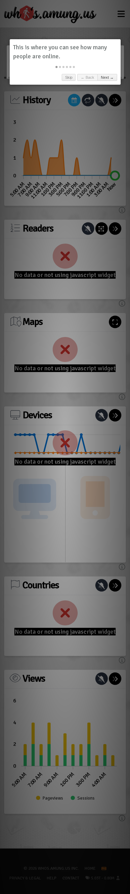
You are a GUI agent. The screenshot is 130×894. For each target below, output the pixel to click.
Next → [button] (107, 77)
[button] (56, 67)
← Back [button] (87, 77)
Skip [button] (68, 77)
